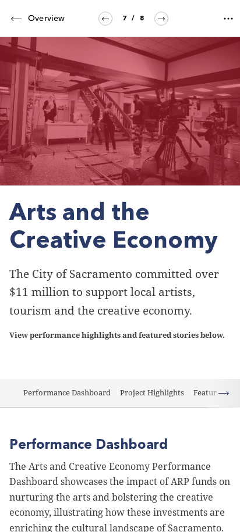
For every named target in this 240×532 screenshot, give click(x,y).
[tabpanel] (120, 284)
